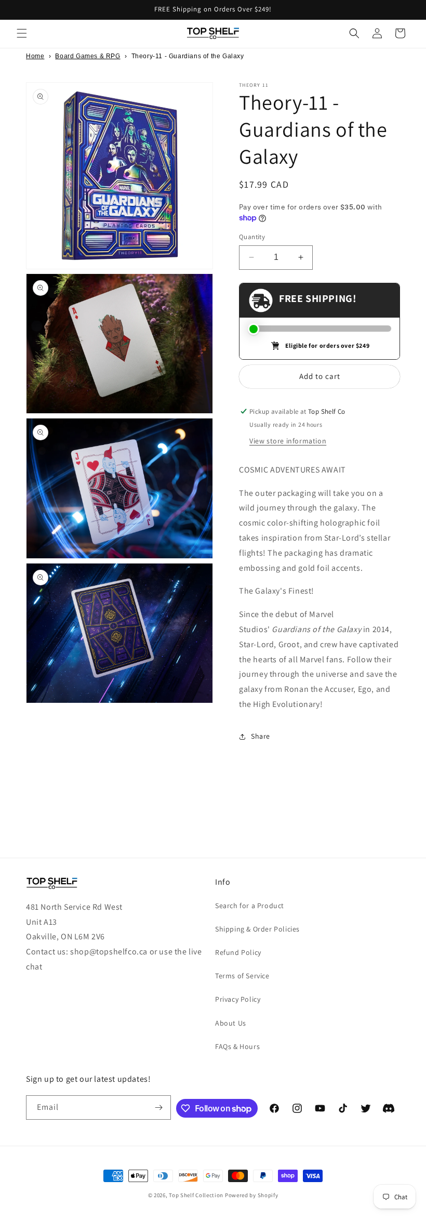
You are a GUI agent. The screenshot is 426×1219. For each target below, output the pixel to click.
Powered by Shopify (251, 1195)
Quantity (252, 236)
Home (35, 56)
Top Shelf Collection (196, 1195)
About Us (230, 1023)
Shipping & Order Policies (257, 929)
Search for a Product (249, 905)
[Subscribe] (159, 1107)
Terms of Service (242, 975)
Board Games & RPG (87, 56)
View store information (287, 440)
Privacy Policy (237, 999)
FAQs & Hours (237, 1046)
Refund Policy (238, 952)
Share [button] (260, 736)
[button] (21, 33)
